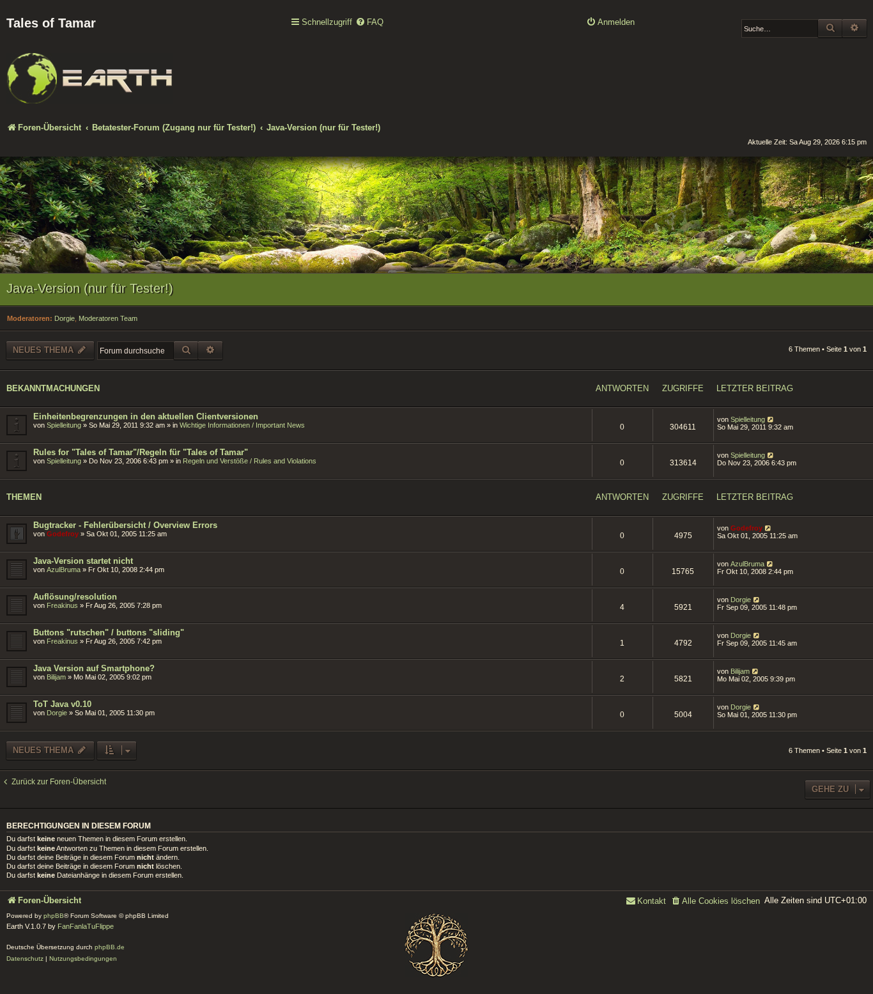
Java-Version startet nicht (83, 561)
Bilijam (56, 677)
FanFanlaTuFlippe (86, 926)
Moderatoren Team (108, 318)
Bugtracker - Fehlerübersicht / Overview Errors (125, 525)
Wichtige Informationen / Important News (242, 425)
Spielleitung (64, 425)
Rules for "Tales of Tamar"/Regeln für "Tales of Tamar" (140, 452)
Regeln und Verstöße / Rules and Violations (249, 461)
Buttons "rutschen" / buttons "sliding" (108, 632)
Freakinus (62, 605)
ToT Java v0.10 (62, 704)
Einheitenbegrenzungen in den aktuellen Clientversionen (145, 416)
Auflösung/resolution (75, 597)
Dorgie (64, 318)
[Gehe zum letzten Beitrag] (771, 419)
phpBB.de (110, 947)
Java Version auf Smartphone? (94, 668)
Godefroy (63, 534)
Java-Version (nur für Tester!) (89, 288)
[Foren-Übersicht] (89, 69)
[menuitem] (369, 22)
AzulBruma (64, 569)
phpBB (53, 915)
